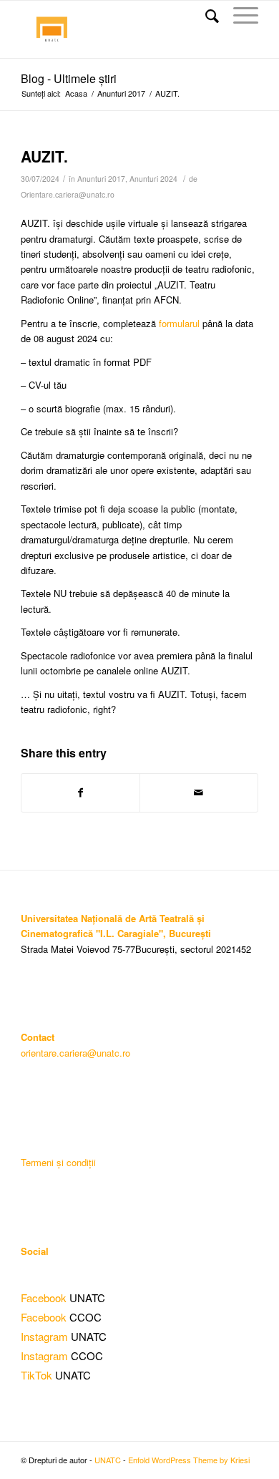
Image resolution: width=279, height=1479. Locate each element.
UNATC (107, 1459)
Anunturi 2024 (153, 178)
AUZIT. (44, 156)
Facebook (44, 1297)
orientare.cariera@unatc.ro (75, 1052)
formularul (180, 323)
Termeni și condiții (58, 1162)
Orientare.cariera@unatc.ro (67, 194)
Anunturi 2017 (121, 93)
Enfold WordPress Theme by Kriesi (189, 1459)
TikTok (36, 1374)
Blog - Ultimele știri (69, 78)
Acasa (76, 93)
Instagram (44, 1336)
